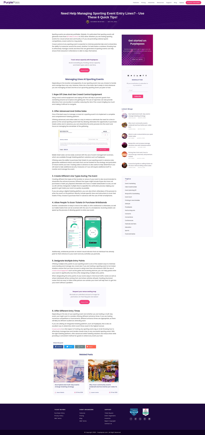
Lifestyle (127, 204)
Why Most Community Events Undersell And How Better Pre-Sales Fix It (103, 387)
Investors (108, 418)
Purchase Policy (59, 413)
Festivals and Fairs (130, 224)
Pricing (82, 416)
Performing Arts (130, 210)
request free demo (193, 2)
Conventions (129, 217)
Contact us (108, 423)
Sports (127, 230)
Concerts (128, 214)
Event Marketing (130, 183)
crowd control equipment (60, 271)
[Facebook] (58, 347)
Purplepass (128, 207)
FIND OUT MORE (137, 59)
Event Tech (128, 197)
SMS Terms (58, 418)
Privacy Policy (58, 416)
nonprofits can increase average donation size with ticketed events (139, 144)
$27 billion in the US (73, 37)
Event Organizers (110, 416)
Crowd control (56, 329)
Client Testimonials (131, 187)
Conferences (129, 220)
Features (82, 413)
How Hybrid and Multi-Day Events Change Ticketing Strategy (67, 386)
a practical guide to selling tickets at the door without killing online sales (140, 165)
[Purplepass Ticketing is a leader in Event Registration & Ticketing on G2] (146, 412)
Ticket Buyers (109, 413)
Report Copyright (110, 421)
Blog (81, 418)
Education (128, 227)
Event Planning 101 (130, 190)
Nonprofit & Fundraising (132, 194)
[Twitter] (69, 347)
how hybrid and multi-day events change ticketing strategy (139, 115)
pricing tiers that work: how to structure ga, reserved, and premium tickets (140, 154)
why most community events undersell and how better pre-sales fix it (139, 125)
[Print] (80, 347)
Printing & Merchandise (132, 200)
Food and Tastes (130, 234)
